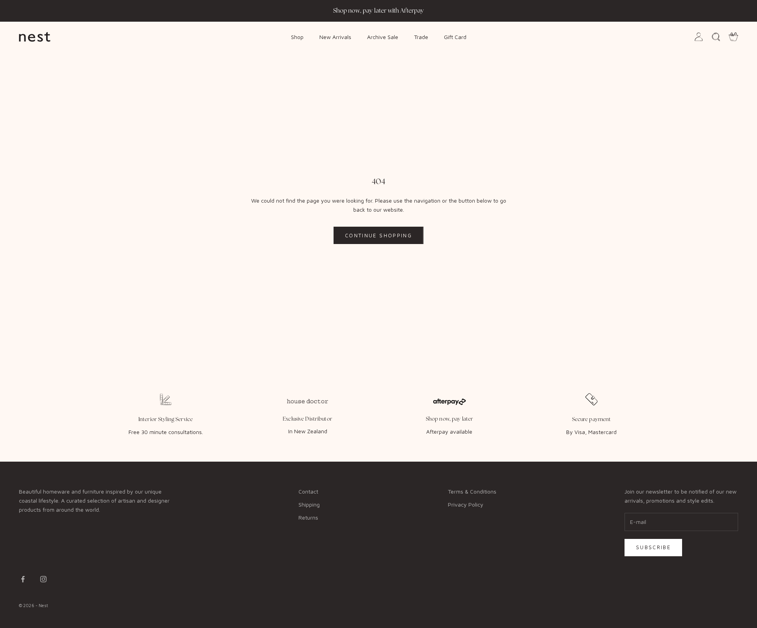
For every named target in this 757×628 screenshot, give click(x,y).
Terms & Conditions (472, 491)
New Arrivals (335, 36)
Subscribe (653, 547)
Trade (421, 36)
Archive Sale (382, 36)
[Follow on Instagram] (43, 579)
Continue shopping (378, 235)
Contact (308, 491)
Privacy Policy (465, 504)
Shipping (309, 504)
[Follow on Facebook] (23, 579)
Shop (297, 36)
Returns (308, 517)
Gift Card (455, 36)
